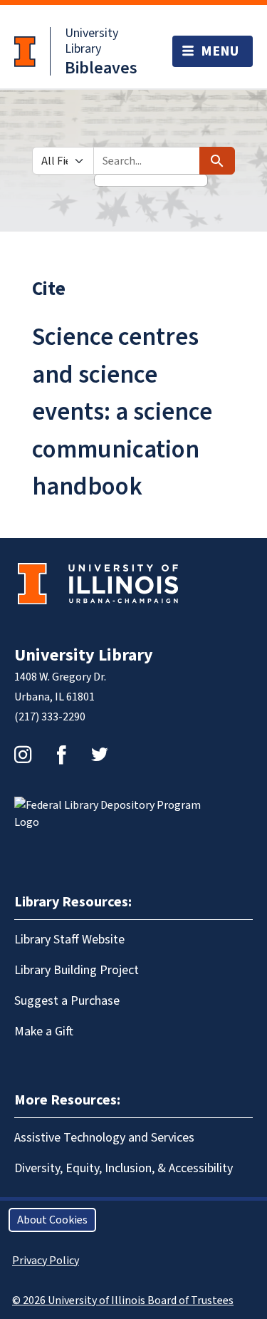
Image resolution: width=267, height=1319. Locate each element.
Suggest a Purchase (67, 1001)
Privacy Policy (45, 1260)
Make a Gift (43, 1031)
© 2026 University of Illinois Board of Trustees (123, 1300)
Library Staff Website (69, 939)
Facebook (61, 755)
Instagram (23, 755)
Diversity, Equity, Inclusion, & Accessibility (123, 1168)
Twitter (100, 755)
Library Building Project (76, 970)
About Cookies (52, 1220)
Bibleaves (101, 68)
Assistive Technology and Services (104, 1138)
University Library (91, 41)
